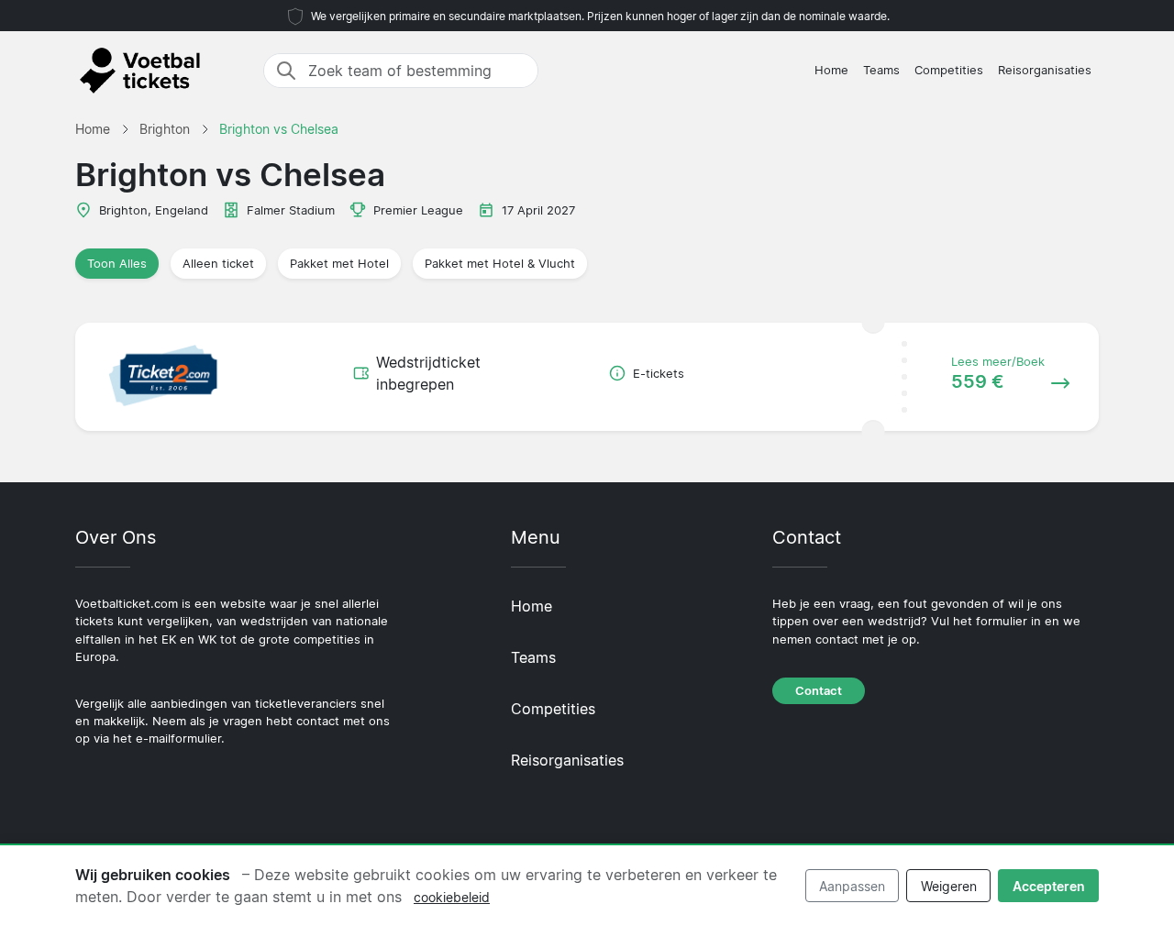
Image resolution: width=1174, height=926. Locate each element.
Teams (881, 70)
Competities (948, 70)
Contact (818, 691)
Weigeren (949, 886)
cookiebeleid (452, 897)
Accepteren (1049, 886)
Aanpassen (852, 886)
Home (831, 70)
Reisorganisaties (1044, 70)
